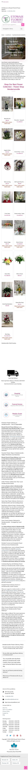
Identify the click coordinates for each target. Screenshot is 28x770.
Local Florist (8, 35)
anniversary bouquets (15, 436)
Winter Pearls (20, 273)
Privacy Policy (6, 711)
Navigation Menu (8, 28)
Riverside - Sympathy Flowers (19, 120)
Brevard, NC (5, 759)
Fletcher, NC (15, 763)
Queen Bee (7, 273)
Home (3, 35)
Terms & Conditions (7, 709)
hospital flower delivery (12, 590)
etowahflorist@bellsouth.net (11, 699)
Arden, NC (15, 759)
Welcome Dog (7, 182)
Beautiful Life (7, 118)
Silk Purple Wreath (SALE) (19, 182)
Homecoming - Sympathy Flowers (19, 213)
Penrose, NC (5, 763)
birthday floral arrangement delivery (11, 580)
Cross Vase (7, 213)
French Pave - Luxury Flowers (19, 151)
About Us (5, 707)
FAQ (4, 715)
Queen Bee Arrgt (20, 302)
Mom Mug (7, 334)
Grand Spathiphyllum (7, 304)
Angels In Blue (7, 150)
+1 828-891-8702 (11, 11)
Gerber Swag (7, 242)
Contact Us (5, 713)
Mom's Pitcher (19, 242)
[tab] (13, 654)
